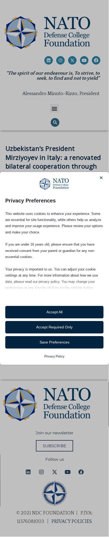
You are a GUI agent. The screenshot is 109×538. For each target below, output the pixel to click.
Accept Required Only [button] (54, 327)
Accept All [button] (54, 312)
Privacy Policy (54, 356)
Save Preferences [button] (54, 342)
